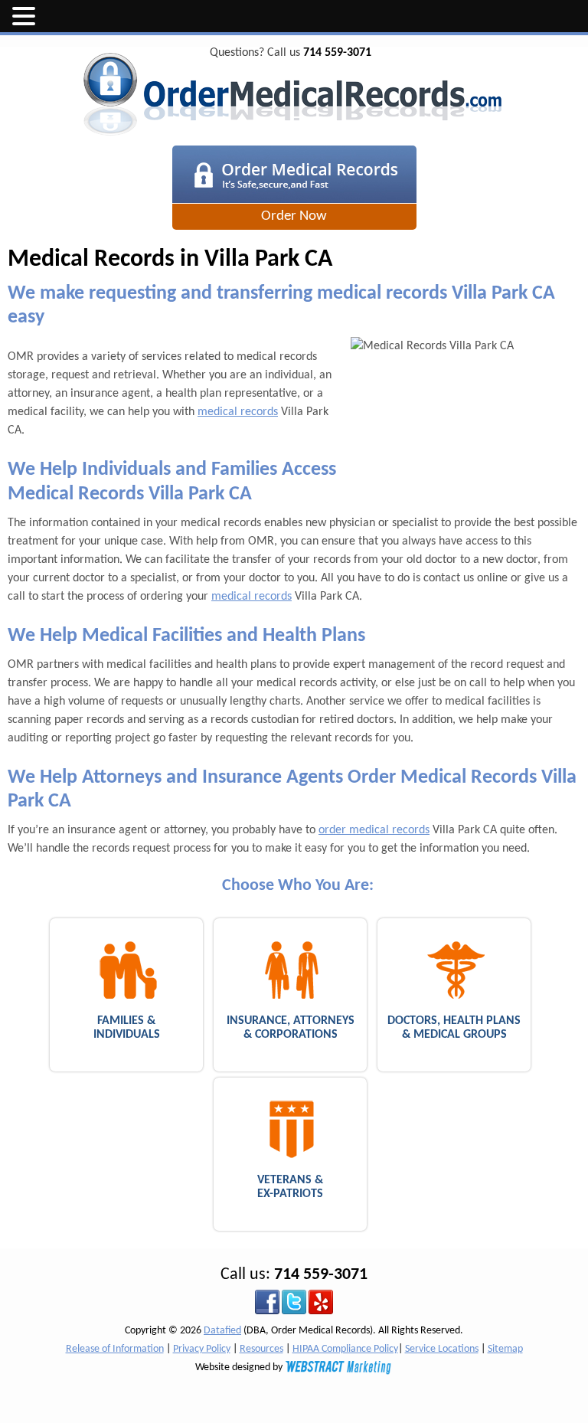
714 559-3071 (337, 53)
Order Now (294, 216)
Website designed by (240, 1367)
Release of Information (115, 1349)
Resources (261, 1349)
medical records (238, 412)
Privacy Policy (201, 1349)
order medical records (374, 830)
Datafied (222, 1330)
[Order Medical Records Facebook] (267, 1302)
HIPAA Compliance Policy (345, 1349)
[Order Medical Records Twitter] (294, 1302)
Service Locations (442, 1349)
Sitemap (505, 1349)
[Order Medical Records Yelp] (321, 1302)
